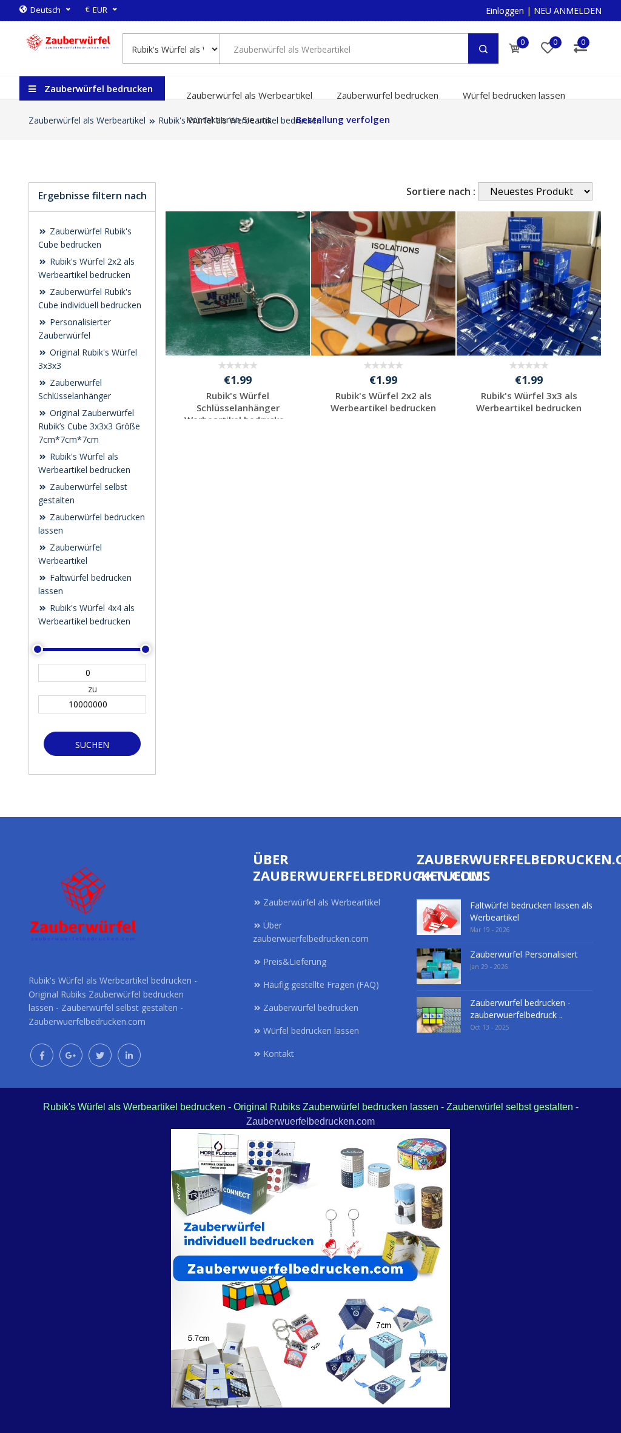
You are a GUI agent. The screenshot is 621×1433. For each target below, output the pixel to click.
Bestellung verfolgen (343, 119)
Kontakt (278, 1053)
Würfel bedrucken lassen (514, 95)
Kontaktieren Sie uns (229, 119)
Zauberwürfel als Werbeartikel (249, 95)
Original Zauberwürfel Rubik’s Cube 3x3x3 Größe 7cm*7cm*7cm (89, 426)
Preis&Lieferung (294, 961)
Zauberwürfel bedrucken (387, 95)
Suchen (92, 744)
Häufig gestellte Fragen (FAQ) (321, 984)
